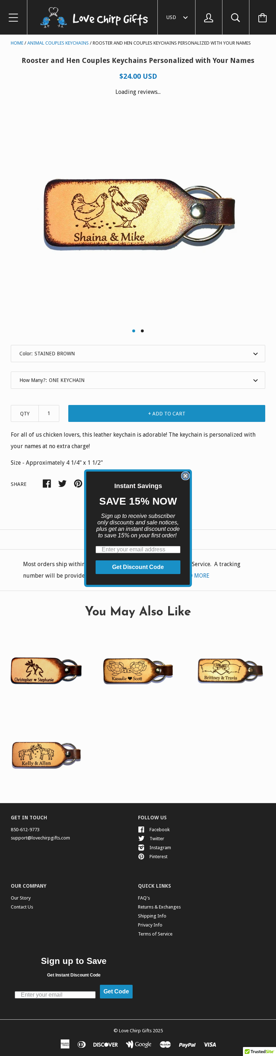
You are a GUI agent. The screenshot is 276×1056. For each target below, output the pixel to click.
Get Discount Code (138, 567)
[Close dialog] (185, 475)
